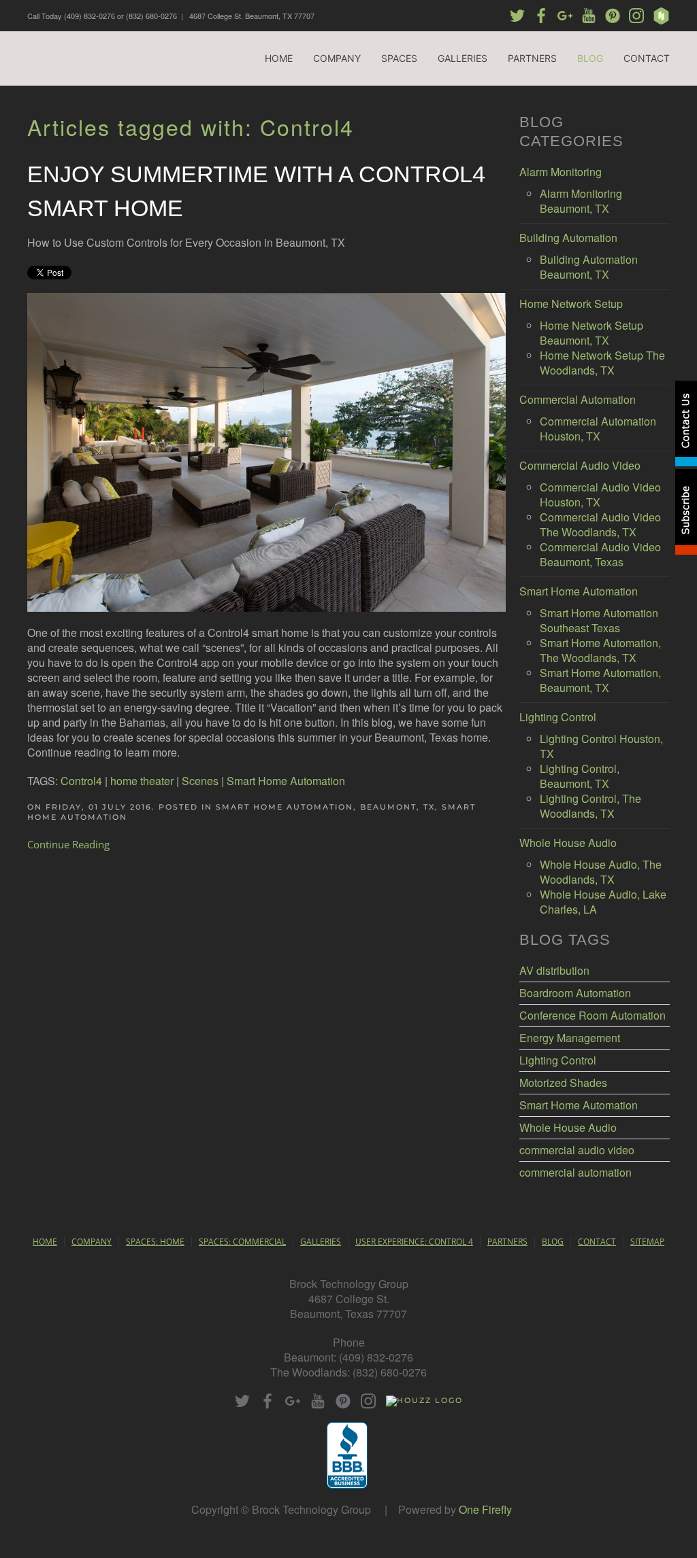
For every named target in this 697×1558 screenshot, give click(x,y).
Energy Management (569, 1038)
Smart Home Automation (286, 781)
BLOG (553, 1241)
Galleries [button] (462, 58)
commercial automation (575, 1172)
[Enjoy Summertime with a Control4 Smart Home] (266, 451)
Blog (590, 58)
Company (337, 58)
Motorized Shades (563, 1082)
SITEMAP (647, 1241)
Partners (532, 58)
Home (279, 58)
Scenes (200, 781)
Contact (646, 58)
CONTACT (597, 1241)
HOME (45, 1241)
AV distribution (554, 970)
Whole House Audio (568, 1127)
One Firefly (485, 1509)
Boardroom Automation (575, 993)
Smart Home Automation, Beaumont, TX (325, 807)
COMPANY (91, 1241)
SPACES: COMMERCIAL (242, 1241)
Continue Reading (68, 844)
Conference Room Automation (592, 1015)
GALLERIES (320, 1241)
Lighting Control (557, 1060)
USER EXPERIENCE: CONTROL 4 (414, 1241)
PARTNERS (507, 1241)
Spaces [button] (399, 58)
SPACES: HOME (155, 1241)
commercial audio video (576, 1150)
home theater (142, 781)
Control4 (81, 781)
